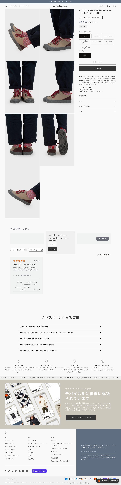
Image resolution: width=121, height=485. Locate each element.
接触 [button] (52, 437)
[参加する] (114, 451)
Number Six (10, 483)
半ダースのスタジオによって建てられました (75, 483)
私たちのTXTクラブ (34, 446)
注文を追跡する (10, 449)
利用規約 (108, 457)
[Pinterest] (12, 471)
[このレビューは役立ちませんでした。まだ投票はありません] (37, 290)
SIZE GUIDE (83, 26)
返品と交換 (54, 458)
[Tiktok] (9, 471)
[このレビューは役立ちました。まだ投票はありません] (34, 290)
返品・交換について (11, 446)
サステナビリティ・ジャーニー (38, 443)
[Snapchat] (20, 471)
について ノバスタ (84, 106)
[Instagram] (16, 471)
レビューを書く (102, 239)
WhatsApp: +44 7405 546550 (59, 448)
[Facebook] (5, 471)
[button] (13, 6)
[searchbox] (16, 249)
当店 (80, 111)
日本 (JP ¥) (9, 479)
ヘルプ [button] (7, 437)
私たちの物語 (32, 440)
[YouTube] (27, 471)
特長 (80, 101)
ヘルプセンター (10, 459)
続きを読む (82, 96)
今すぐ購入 (97, 68)
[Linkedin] (23, 471)
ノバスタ (84, 78)
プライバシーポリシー (93, 457)
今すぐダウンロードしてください (81, 417)
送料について (9, 443)
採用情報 (31, 453)
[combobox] (104, 255)
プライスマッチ (10, 453)
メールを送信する (57, 455)
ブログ (30, 449)
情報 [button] (29, 437)
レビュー (31, 456)
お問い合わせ (9, 440)
